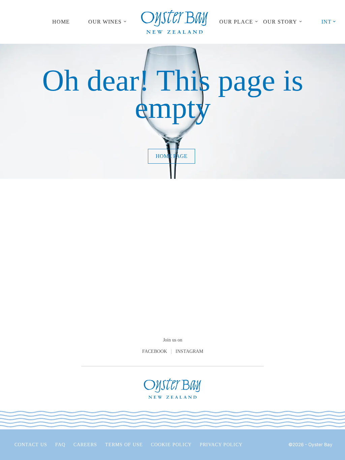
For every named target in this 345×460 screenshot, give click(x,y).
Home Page (171, 156)
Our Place (236, 22)
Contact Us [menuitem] (30, 444)
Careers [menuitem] (85, 444)
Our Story (280, 22)
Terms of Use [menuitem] (124, 444)
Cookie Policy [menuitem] (171, 444)
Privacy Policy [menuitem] (221, 444)
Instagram (189, 351)
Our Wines (105, 22)
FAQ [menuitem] (60, 444)
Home (61, 22)
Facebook (154, 351)
